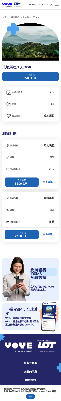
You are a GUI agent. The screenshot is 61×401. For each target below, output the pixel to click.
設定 (14, 391)
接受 (30, 396)
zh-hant (33, 4)
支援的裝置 (30, 371)
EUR (44, 4)
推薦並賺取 (30, 363)
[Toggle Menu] (57, 5)
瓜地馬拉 (15, 17)
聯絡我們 (30, 380)
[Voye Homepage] (11, 4)
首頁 (4, 17)
